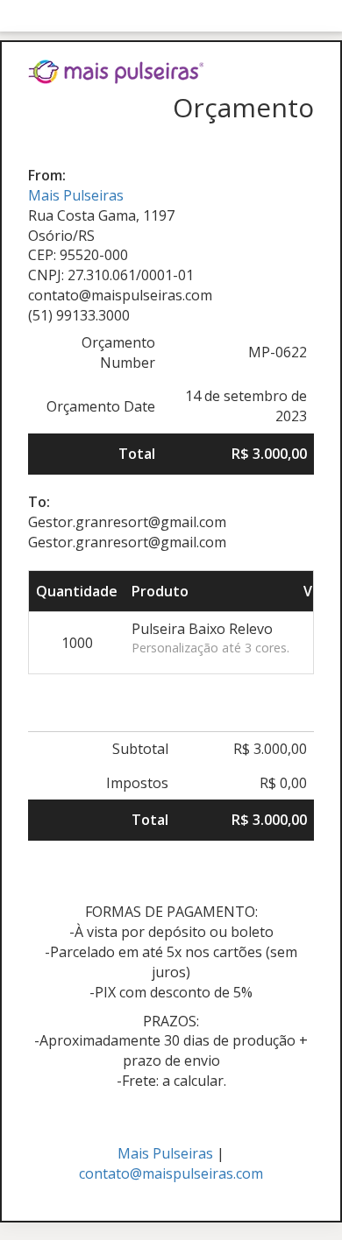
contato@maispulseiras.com (171, 1173)
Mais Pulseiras (76, 195)
